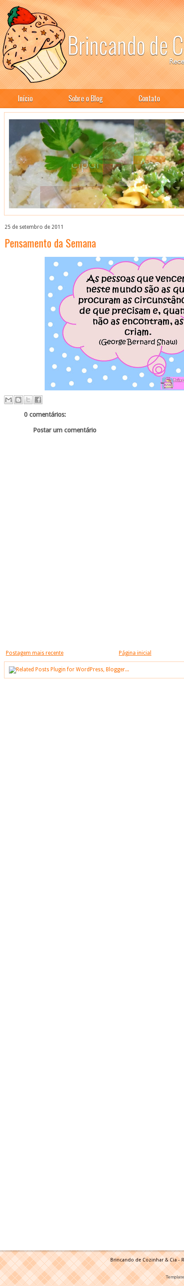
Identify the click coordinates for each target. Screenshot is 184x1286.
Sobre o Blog (85, 98)
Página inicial (135, 653)
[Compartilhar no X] (28, 399)
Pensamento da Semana (50, 243)
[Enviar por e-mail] (8, 399)
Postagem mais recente (34, 653)
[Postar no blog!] (18, 399)
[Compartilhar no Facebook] (37, 399)
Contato (149, 98)
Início (25, 98)
